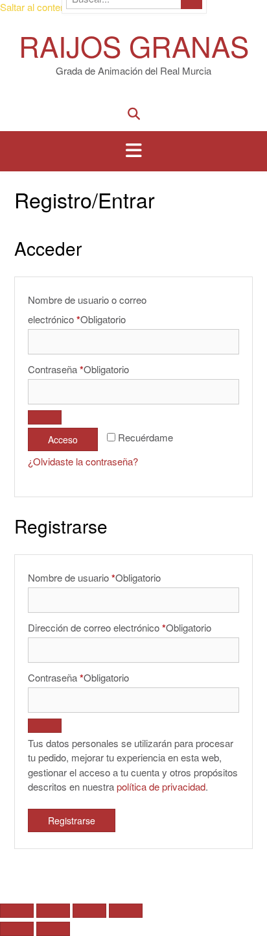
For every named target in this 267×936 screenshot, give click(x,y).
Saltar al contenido (39, 7)
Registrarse (71, 820)
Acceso (63, 439)
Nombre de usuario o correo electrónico (87, 309)
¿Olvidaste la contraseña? (83, 461)
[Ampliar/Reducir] (17, 911)
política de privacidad (161, 786)
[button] (133, 151)
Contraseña (78, 369)
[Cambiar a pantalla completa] (53, 911)
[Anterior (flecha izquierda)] (17, 929)
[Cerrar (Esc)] (126, 911)
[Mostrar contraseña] (45, 417)
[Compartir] (89, 911)
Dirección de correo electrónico (119, 628)
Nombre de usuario (94, 578)
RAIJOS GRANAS (134, 45)
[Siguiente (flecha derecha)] (53, 929)
